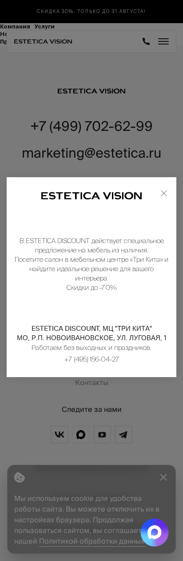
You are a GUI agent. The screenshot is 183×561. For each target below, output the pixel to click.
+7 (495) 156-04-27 (91, 359)
